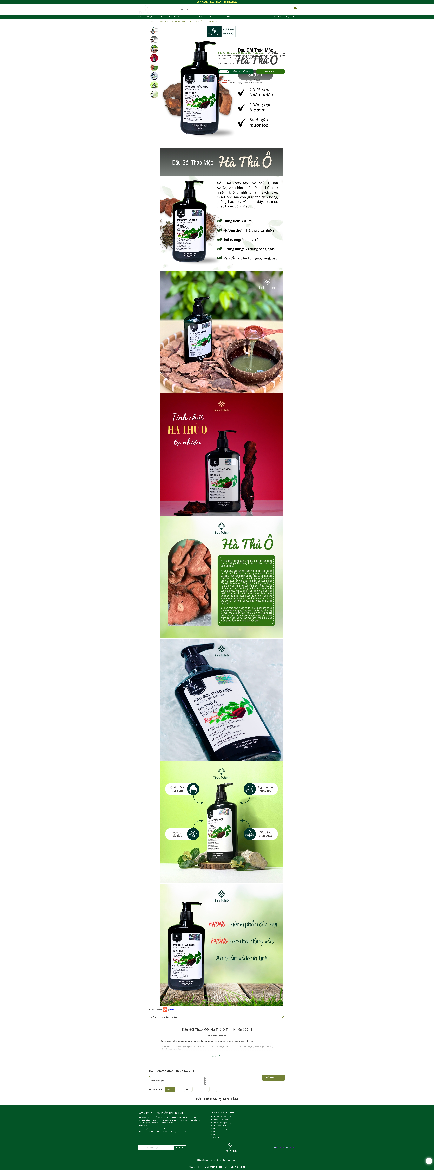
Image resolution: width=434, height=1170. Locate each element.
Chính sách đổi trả (219, 1126)
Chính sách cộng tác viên (222, 1135)
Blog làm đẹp (290, 17)
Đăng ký (180, 1147)
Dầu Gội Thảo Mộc (195, 17)
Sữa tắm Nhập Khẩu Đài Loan (173, 17)
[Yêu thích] (288, 9)
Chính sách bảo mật (220, 1129)
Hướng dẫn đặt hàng (220, 1119)
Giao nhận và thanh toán (222, 1116)
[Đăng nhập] (281, 9)
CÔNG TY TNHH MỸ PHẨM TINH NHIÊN (227, 1167)
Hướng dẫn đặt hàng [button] (223, 1113)
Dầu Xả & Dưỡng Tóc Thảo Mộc (218, 17)
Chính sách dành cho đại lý (207, 1160)
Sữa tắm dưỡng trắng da (148, 17)
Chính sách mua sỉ (230, 1160)
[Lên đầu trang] (429, 1161)
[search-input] (215, 9)
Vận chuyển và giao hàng (222, 1123)
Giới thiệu (278, 17)
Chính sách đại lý (219, 1132)
